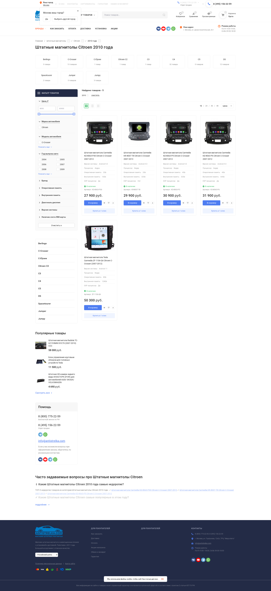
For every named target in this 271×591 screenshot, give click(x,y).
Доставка (95, 538)
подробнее (41, 504)
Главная (39, 41)
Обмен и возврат (98, 552)
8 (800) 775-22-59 (188, 2)
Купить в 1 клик (99, 211)
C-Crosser (46, 142)
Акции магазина (98, 547)
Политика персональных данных (48, 564)
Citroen (77, 41)
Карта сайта (70, 564)
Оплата (94, 543)
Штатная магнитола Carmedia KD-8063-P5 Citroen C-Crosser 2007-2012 (79, 493)
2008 (44, 169)
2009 (62, 169)
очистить (95, 95)
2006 (44, 164)
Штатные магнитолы (56, 41)
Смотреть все (42, 393)
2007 (62, 164)
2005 (62, 159)
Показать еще (44, 147)
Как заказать (96, 534)
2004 (44, 159)
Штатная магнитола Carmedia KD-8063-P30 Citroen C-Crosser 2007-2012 (144, 490)
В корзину (93, 203)
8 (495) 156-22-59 (222, 4)
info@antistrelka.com (51, 441)
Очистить (56, 225)
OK (162, 579)
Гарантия (95, 556)
